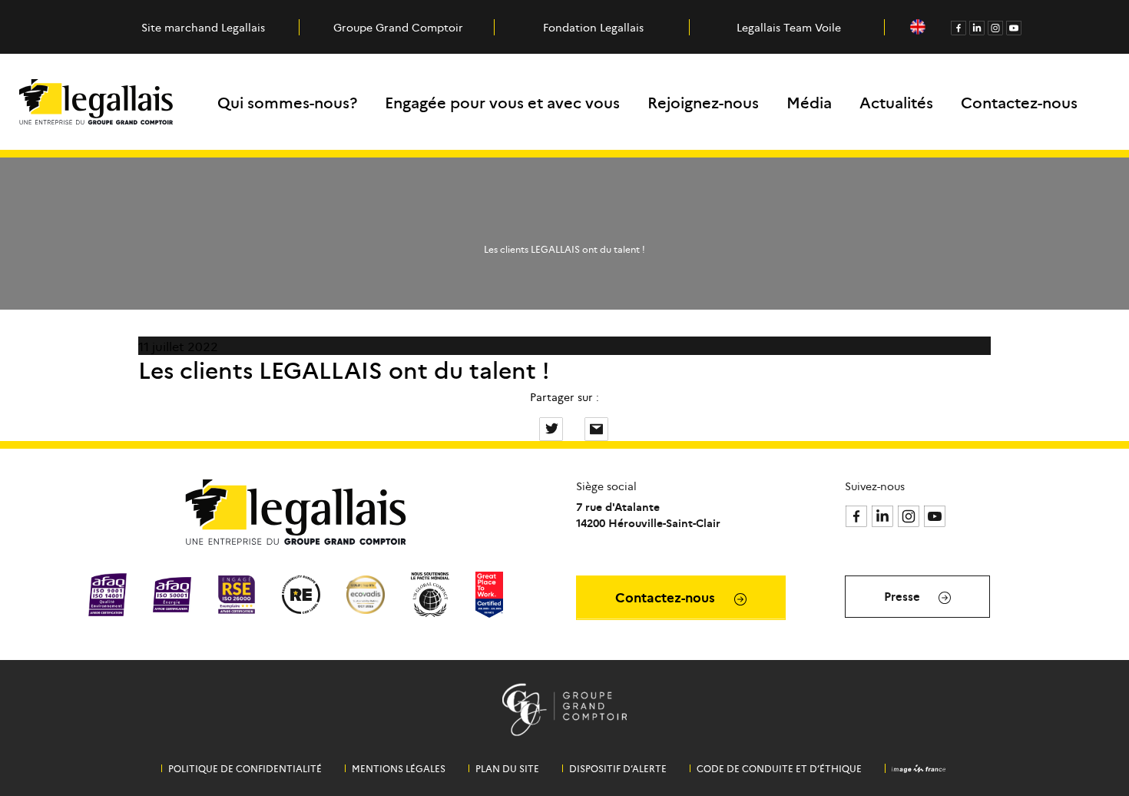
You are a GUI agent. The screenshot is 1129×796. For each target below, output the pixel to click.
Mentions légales (398, 768)
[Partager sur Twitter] (552, 427)
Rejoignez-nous (703, 102)
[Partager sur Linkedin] (575, 427)
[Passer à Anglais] (917, 27)
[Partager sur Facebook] (530, 427)
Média (809, 102)
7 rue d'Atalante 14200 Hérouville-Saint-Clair (648, 514)
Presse (903, 596)
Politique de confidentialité (245, 768)
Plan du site (507, 768)
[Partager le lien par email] (596, 427)
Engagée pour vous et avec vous (502, 102)
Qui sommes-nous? (287, 102)
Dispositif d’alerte (618, 768)
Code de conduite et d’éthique (779, 768)
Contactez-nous (1019, 102)
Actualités (896, 102)
